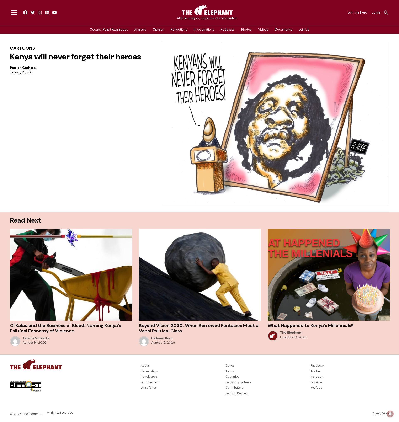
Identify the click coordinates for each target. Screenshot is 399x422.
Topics (230, 371)
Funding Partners (237, 393)
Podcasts (228, 29)
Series (230, 365)
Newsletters (149, 376)
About (145, 365)
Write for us (149, 387)
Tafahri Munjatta (36, 338)
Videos (263, 29)
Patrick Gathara (23, 68)
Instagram (317, 376)
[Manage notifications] (390, 414)
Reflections (179, 29)
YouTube (316, 387)
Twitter (315, 371)
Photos (246, 29)
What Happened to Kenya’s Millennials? (310, 325)
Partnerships (149, 371)
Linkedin (316, 382)
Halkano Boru (162, 338)
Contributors (234, 387)
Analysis (140, 29)
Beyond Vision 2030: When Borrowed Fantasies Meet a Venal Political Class (199, 328)
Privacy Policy (380, 413)
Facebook (317, 365)
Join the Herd (357, 12)
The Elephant (291, 333)
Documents (283, 29)
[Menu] (14, 12)
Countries (232, 376)
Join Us (304, 29)
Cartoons (22, 48)
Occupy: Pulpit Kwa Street (109, 29)
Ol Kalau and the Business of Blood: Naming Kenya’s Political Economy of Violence (65, 328)
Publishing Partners (238, 382)
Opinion (158, 29)
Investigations (204, 29)
